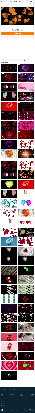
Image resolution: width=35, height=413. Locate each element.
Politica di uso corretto (29, 410)
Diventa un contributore (21, 395)
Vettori (4, 1)
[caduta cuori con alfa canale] (26, 308)
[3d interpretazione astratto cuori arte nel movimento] (9, 269)
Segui (21, 30)
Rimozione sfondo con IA (3, 403)
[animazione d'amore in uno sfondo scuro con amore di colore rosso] (26, 67)
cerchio (14, 59)
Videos (11, 1)
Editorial (15, 1)
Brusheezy (2, 391)
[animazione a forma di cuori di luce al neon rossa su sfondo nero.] (9, 355)
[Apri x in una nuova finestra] (16, 409)
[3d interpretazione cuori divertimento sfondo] (26, 279)
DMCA (10, 392)
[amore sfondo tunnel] (9, 77)
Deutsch (31, 395)
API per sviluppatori (3, 398)
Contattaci (21, 392)
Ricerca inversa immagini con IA (3, 400)
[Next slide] (31, 60)
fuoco (17, 59)
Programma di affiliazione (12, 394)
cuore (28, 59)
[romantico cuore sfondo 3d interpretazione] (9, 67)
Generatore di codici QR (3, 405)
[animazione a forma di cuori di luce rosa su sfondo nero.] (9, 365)
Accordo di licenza (12, 391)
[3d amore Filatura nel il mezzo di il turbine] (26, 124)
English (31, 391)
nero (10, 59)
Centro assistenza (22, 391)
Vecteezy (2, 392)
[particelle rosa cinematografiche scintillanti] (26, 115)
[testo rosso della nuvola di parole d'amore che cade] (26, 134)
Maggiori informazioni (5, 41)
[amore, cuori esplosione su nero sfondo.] (26, 105)
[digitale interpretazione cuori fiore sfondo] (9, 153)
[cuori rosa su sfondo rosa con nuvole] (26, 86)
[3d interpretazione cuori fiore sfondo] (26, 193)
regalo (25, 59)
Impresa (2, 395)
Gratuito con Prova (17, 34)
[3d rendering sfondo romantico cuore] (9, 327)
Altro (30, 397)
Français (31, 396)
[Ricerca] (30, 3)
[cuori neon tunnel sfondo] (26, 77)
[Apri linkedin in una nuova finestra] (12, 409)
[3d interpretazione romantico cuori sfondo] (9, 289)
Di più (20, 1)
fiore (21, 59)
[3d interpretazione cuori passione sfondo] (9, 105)
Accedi (31, 1)
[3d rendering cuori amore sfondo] (9, 86)
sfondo (6, 59)
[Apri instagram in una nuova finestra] (11, 409)
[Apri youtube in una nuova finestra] (18, 409)
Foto (7, 1)
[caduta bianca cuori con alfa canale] (26, 317)
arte (2, 59)
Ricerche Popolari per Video (12, 400)
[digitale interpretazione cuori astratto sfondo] (26, 260)
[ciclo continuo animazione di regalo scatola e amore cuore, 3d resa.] (9, 336)
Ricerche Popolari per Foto (12, 398)
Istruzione (2, 396)
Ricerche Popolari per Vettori (12, 396)
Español (31, 392)
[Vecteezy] (1, 1)
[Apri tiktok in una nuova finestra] (15, 409)
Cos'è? (8, 39)
